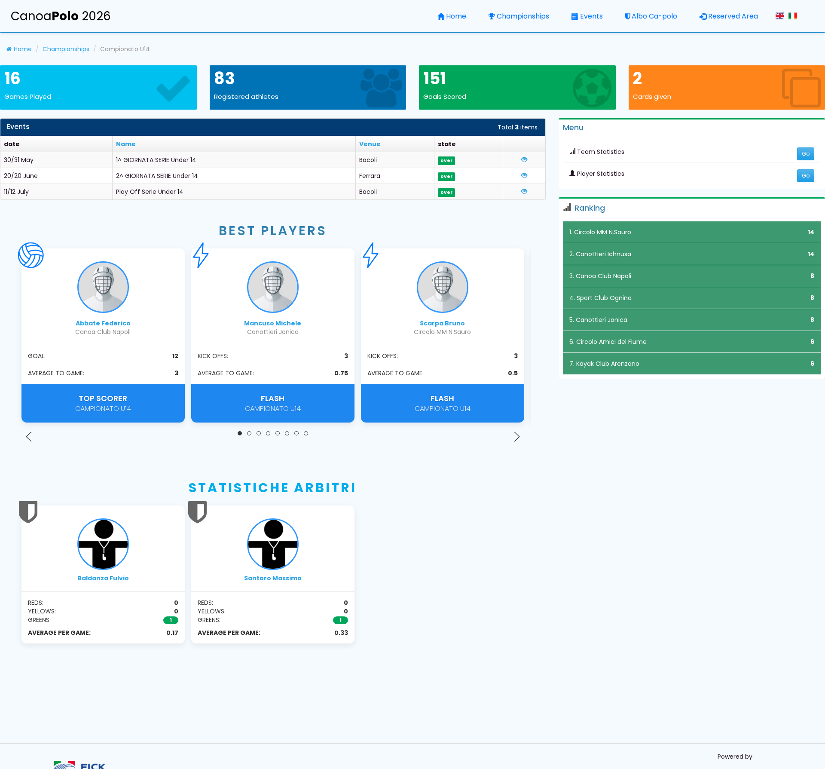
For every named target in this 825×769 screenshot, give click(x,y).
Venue (370, 144)
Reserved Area (733, 16)
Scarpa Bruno (442, 323)
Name (126, 144)
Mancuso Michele (272, 323)
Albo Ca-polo (654, 16)
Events (591, 16)
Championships (523, 16)
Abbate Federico (103, 323)
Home (456, 16)
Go (806, 153)
